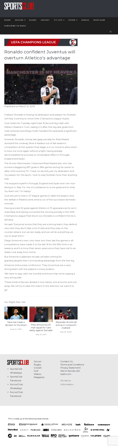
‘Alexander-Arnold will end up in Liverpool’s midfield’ (66, 325)
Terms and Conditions (72, 364)
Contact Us (66, 361)
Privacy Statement (70, 367)
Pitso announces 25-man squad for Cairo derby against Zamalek (41, 327)
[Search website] (111, 31)
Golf (36, 371)
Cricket (38, 367)
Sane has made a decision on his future (16, 323)
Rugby (37, 364)
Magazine (39, 377)
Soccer (37, 361)
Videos (37, 374)
